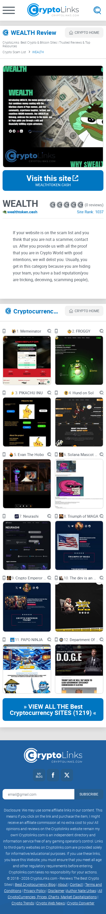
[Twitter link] (67, 775)
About (63, 884)
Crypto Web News (50, 903)
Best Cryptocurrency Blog (35, 884)
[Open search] (97, 10)
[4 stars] (73, 205)
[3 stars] (67, 205)
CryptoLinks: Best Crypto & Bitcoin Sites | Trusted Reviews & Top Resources (46, 44)
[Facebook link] (53, 775)
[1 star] (53, 205)
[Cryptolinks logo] (53, 10)
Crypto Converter (80, 903)
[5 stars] (80, 205)
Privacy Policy (35, 890)
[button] (9, 10)
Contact (76, 884)
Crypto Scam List (14, 52)
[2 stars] (60, 205)
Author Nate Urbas (81, 890)
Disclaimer (56, 890)
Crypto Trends (23, 903)
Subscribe (89, 794)
